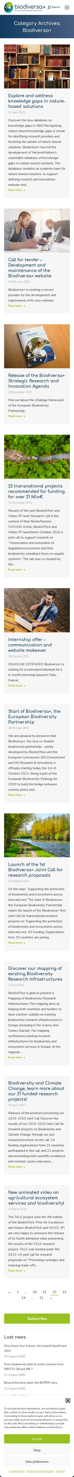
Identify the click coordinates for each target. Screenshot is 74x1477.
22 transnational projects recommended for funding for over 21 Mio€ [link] (36, 491)
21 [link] (45, 1292)
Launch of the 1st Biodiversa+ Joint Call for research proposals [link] (35, 870)
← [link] (9, 1292)
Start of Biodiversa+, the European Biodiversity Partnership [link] (34, 717)
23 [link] (64, 1292)
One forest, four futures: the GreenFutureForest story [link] (35, 1348)
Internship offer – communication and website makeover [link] (30, 645)
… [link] (26, 1292)
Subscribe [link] (37, 1318)
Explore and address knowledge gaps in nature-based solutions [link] (36, 101)
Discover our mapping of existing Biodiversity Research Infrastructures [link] (35, 974)
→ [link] (51, 1298)
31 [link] (41, 1298)
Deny (37, 1450)
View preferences (37, 1461)
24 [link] (24, 1298)
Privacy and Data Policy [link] (40, 1471)
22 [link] (54, 1292)
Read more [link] (15, 190)
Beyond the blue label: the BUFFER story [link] (30, 1383)
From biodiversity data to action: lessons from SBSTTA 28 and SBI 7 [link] (34, 1366)
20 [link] (35, 1292)
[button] (68, 1400)
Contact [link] (60, 1471)
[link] (67, 7)
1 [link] (18, 1292)
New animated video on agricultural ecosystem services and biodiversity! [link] (36, 1198)
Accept (37, 1439)
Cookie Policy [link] (17, 1471)
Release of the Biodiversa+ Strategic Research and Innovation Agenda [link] (36, 381)
